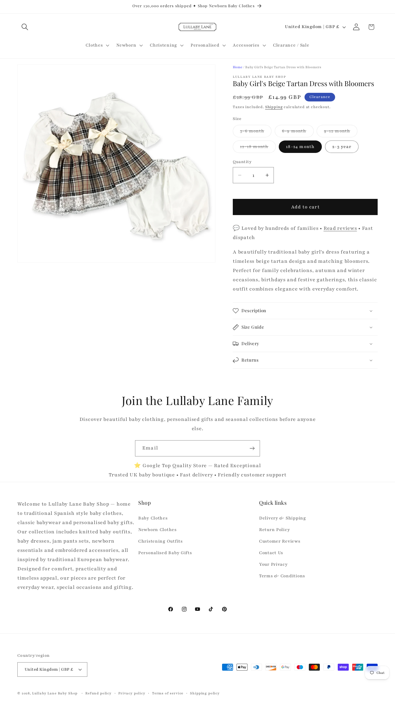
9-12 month (340, 132)
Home (237, 67)
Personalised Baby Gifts (165, 553)
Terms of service (167, 693)
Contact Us (271, 553)
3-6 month (256, 132)
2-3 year (341, 146)
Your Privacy (273, 564)
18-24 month (300, 146)
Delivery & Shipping (282, 518)
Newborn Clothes (157, 529)
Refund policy (98, 693)
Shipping (274, 107)
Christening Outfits (160, 541)
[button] (25, 27)
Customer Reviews (279, 541)
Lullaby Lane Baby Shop (54, 693)
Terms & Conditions (282, 576)
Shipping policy (205, 693)
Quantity (242, 161)
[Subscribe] (252, 448)
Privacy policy (131, 693)
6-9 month (298, 132)
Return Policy (274, 529)
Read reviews (340, 228)
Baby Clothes (153, 518)
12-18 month (258, 148)
